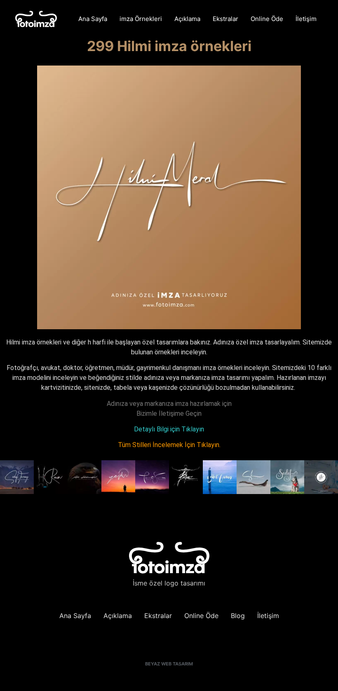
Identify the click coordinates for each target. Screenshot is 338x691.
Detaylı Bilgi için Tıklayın (169, 429)
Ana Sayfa (92, 19)
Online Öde (267, 19)
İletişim (306, 19)
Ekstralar (225, 19)
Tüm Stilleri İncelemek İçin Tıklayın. (169, 445)
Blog (238, 615)
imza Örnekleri (141, 19)
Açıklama (187, 19)
